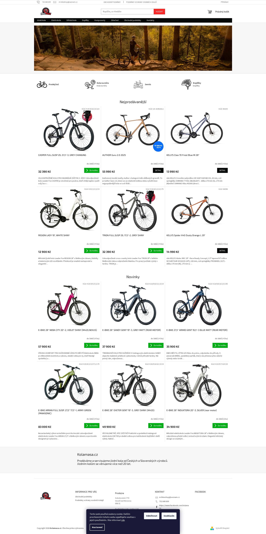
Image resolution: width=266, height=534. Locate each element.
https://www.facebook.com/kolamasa (174, 507)
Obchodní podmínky (112, 2)
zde (123, 520)
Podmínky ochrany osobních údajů (141, 2)
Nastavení (97, 527)
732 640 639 (164, 501)
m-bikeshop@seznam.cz (169, 497)
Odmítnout (151, 515)
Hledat (159, 11)
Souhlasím (169, 515)
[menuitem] (41, 20)
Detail (158, 170)
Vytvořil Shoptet (222, 528)
